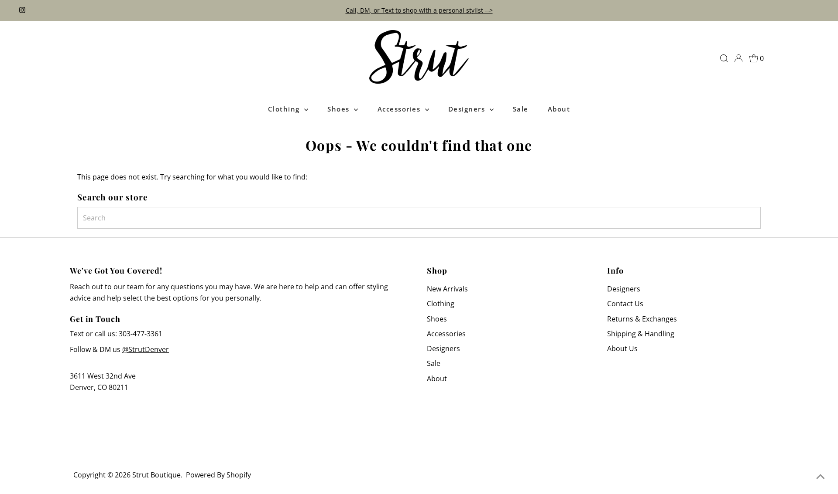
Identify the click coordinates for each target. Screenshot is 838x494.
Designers (443, 348)
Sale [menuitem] (521, 109)
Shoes (437, 319)
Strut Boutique (156, 475)
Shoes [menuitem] (339, 109)
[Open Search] (724, 58)
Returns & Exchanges (642, 319)
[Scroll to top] (820, 476)
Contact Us (625, 303)
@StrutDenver (145, 349)
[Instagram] (22, 10)
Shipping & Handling (640, 333)
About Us (622, 348)
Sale (433, 363)
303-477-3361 (140, 333)
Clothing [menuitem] (285, 109)
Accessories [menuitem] (400, 109)
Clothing (440, 303)
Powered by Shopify (218, 475)
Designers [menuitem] (468, 109)
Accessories (446, 333)
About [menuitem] (559, 109)
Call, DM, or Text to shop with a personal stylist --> (419, 10)
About (437, 378)
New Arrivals (447, 289)
